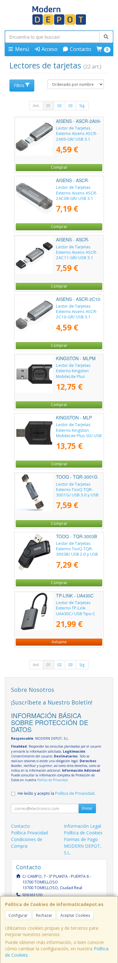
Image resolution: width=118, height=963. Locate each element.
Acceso (49, 49)
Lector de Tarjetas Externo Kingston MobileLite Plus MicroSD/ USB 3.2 (73, 373)
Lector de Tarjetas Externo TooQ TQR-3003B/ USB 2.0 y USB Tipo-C (77, 551)
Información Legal (82, 826)
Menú (21, 49)
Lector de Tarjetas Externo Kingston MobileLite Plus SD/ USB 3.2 (79, 433)
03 (70, 105)
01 (48, 105)
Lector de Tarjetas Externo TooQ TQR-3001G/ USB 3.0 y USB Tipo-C (77, 492)
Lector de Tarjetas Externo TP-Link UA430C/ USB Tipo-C (75, 608)
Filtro (19, 85)
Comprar (59, 167)
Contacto (80, 49)
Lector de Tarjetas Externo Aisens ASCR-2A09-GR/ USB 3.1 (76, 133)
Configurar (18, 915)
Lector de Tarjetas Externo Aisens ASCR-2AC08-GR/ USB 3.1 (76, 192)
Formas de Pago (81, 839)
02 (59, 105)
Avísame (59, 642)
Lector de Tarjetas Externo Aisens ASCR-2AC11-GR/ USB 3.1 (76, 252)
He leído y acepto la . (56, 793)
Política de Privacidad (52, 780)
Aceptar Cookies (75, 915)
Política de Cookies (83, 833)
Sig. (82, 105)
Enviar (87, 808)
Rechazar (44, 915)
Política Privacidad (29, 833)
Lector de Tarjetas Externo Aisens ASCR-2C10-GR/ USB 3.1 (76, 311)
